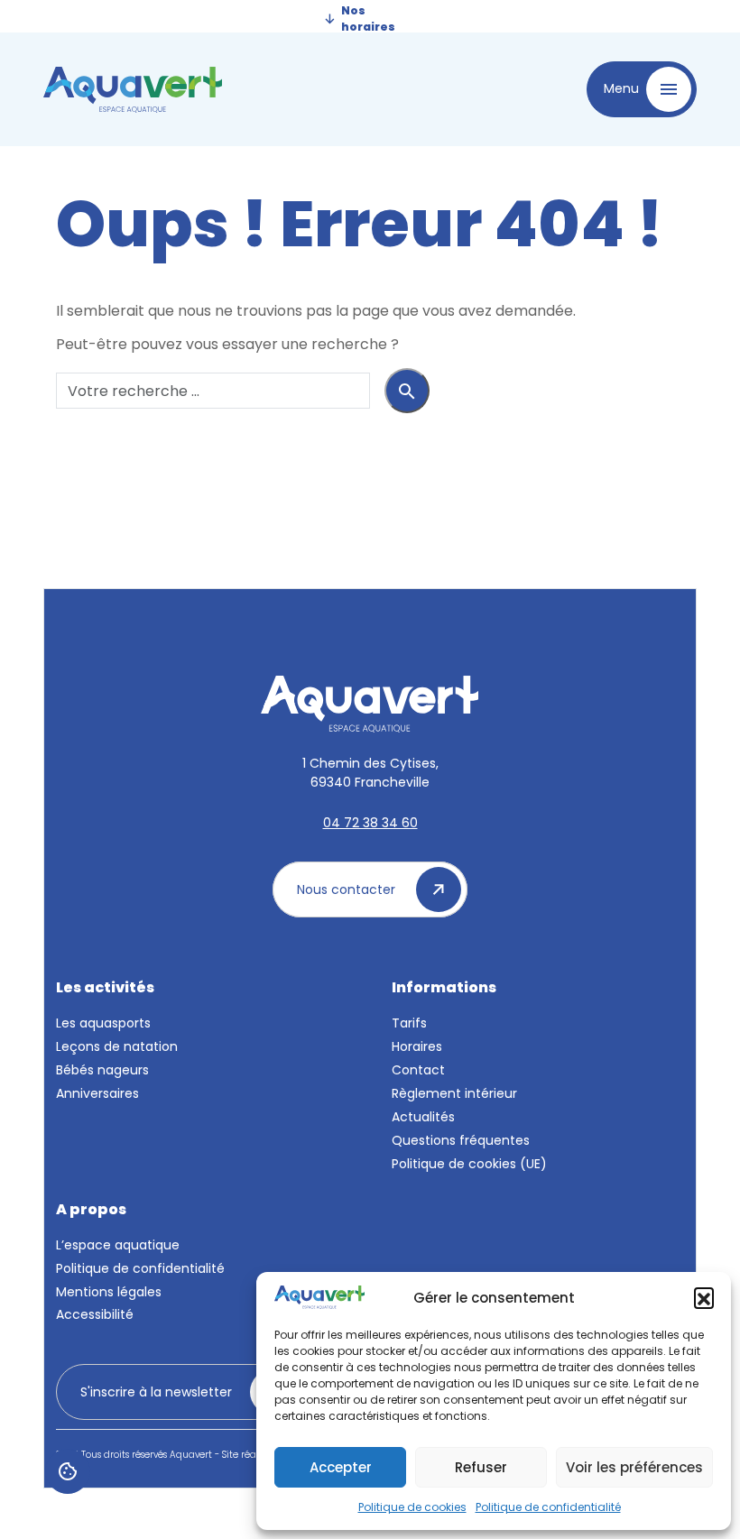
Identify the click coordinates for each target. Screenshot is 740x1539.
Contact (418, 1070)
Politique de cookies (412, 1507)
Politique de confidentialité (548, 1507)
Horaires (417, 1046)
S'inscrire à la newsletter (158, 1392)
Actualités (423, 1117)
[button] (704, 1297)
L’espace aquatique (118, 1245)
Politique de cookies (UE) (469, 1164)
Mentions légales (109, 1292)
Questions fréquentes (461, 1140)
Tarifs (409, 1023)
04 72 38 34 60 (370, 823)
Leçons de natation (117, 1046)
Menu (623, 88)
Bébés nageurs (102, 1070)
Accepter (341, 1467)
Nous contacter (348, 889)
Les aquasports (103, 1023)
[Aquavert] (201, 89)
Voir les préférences (634, 1467)
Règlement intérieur (454, 1093)
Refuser (481, 1467)
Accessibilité (95, 1314)
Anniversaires (97, 1093)
